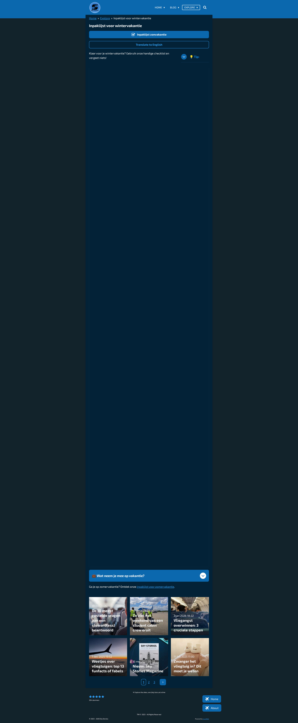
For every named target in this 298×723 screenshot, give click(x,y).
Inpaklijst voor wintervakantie (132, 18)
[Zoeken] (205, 7)
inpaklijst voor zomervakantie (155, 586)
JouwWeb (206, 719)
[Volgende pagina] (163, 682)
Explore (105, 18)
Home (93, 18)
